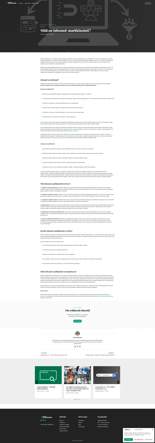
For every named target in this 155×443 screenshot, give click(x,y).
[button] (152, 429)
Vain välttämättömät (138, 439)
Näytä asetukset (148, 439)
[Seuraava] (118, 382)
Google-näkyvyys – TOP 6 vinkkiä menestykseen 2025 (53, 354)
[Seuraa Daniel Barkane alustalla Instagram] (77, 346)
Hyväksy (128, 439)
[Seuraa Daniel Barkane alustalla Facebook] (75, 346)
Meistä (33, 3)
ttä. (73, 130)
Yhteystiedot (148, 3)
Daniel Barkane (46, 34)
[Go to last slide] (37, 382)
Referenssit (27, 3)
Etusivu (41, 24)
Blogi (37, 3)
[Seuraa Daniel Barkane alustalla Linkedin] (80, 346)
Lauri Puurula (41, 391)
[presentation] (48, 375)
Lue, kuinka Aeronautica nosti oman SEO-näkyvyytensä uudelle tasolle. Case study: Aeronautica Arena (77, 388)
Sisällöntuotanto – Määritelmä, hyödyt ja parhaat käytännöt (100, 354)
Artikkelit (42, 26)
